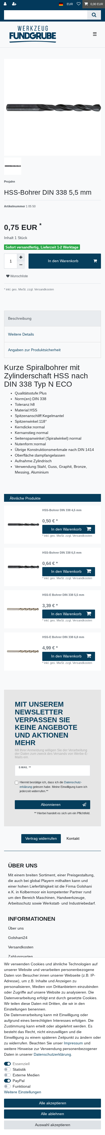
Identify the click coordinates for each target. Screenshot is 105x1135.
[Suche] (94, 15)
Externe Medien (26, 1075)
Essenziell (21, 1064)
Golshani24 (17, 937)
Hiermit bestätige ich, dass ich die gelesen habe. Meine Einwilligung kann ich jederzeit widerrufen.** (53, 787)
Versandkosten (20, 947)
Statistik (19, 1069)
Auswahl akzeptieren (52, 1125)
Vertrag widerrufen (41, 838)
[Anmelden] (5, 4)
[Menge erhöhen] (20, 257)
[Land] (61, 4)
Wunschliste (18, 276)
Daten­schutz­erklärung (52, 1054)
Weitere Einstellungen (22, 1092)
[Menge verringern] (20, 265)
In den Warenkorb (63, 261)
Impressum (73, 1043)
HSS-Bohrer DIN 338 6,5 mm (62, 552)
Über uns (16, 928)
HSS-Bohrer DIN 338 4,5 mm (62, 510)
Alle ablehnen (52, 1114)
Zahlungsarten (20, 956)
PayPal (18, 1081)
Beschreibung (20, 318)
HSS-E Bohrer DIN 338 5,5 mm (63, 594)
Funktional (21, 1086)
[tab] (52, 318)
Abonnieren (51, 804)
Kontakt (72, 838)
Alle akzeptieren (52, 1103)
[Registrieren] (14, 4)
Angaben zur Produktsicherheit (34, 350)
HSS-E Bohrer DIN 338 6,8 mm (63, 637)
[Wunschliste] (78, 4)
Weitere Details (21, 334)
